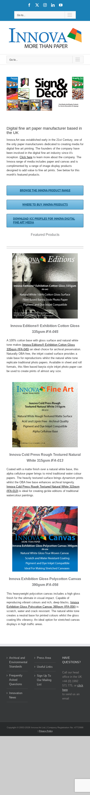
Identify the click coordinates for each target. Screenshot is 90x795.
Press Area (44, 657)
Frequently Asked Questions (15, 680)
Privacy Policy (46, 731)
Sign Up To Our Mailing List (44, 680)
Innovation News (15, 695)
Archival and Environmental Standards (17, 662)
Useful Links (45, 666)
